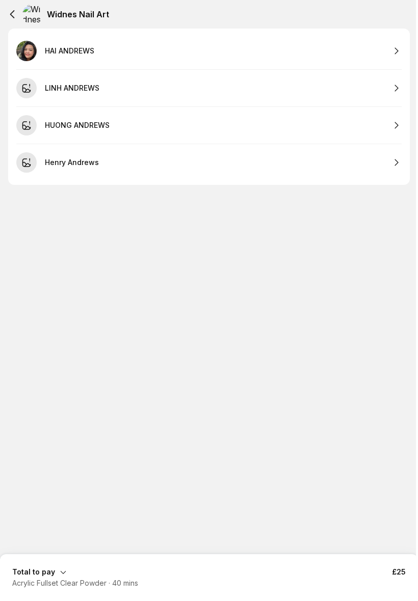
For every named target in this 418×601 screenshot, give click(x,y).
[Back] (12, 14)
